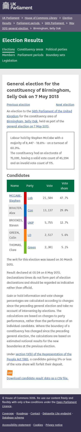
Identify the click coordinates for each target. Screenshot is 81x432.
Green (32, 247)
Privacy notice (54, 425)
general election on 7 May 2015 (28, 126)
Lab (30, 198)
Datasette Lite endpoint (57, 413)
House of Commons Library (41, 18)
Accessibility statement (16, 425)
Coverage (8, 413)
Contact (35, 413)
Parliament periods (28, 23)
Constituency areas (30, 49)
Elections (8, 49)
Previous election (18, 104)
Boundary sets (55, 55)
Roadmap (22, 413)
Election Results (22, 40)
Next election (65, 104)
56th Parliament (55, 23)
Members (8, 55)
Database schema (13, 417)
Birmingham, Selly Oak (22, 121)
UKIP (31, 222)
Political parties (56, 49)
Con (30, 210)
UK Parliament (10, 18)
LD (29, 235)
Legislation (9, 60)
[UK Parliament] (17, 5)
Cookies (38, 425)
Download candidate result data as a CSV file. (37, 378)
